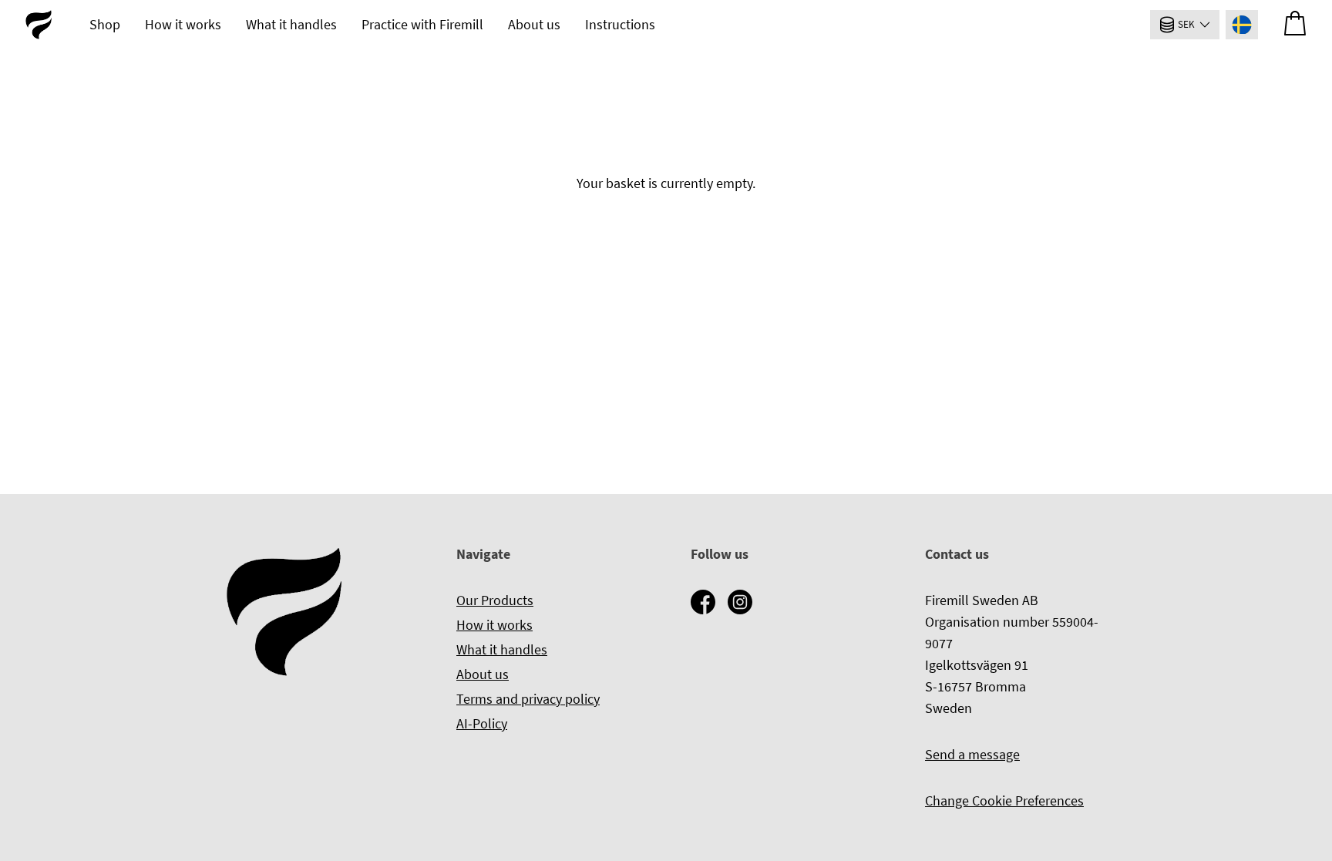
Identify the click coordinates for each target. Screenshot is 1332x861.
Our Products (494, 600)
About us (534, 24)
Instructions (620, 24)
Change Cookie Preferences (1004, 800)
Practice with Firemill (422, 24)
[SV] (1242, 24)
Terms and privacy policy (528, 699)
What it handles (291, 24)
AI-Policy (481, 723)
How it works (183, 24)
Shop (104, 24)
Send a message (972, 754)
